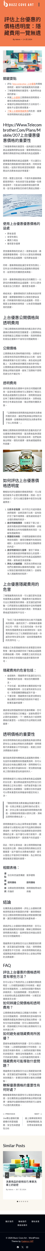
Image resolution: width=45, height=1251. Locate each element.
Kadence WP (27, 1241)
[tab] (17, 1201)
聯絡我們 (22, 1221)
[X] (22, 1247)
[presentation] (22, 1164)
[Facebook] (18, 1247)
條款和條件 (23, 1225)
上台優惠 (16, 97)
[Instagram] (27, 1247)
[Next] (38, 1175)
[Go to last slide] (7, 1175)
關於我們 (10, 1221)
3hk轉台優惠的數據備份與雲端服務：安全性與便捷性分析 (11, 1121)
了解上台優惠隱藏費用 (17, 111)
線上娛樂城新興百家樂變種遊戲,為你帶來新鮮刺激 (33, 1119)
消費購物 (22, 14)
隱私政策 (36, 1221)
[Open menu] (39, 4)
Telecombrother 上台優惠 (24, 84)
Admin (17, 39)
